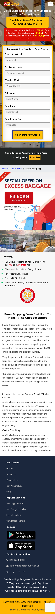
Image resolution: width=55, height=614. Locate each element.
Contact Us (12, 480)
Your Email (10, 106)
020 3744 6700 (16, 560)
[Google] (7, 571)
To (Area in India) (14, 67)
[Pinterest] (24, 571)
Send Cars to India (15, 520)
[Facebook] (19, 571)
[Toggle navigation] (50, 4)
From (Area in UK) (14, 54)
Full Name (10, 93)
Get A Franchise (14, 485)
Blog (8, 491)
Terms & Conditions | (20, 609)
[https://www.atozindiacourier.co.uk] (11, 4)
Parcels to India (14, 515)
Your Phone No (13, 119)
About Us (11, 474)
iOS (10, 264)
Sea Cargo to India (16, 509)
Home (9, 468)
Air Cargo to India (15, 503)
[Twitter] (13, 571)
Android (21, 264)
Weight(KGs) (12, 80)
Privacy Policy (38, 609)
